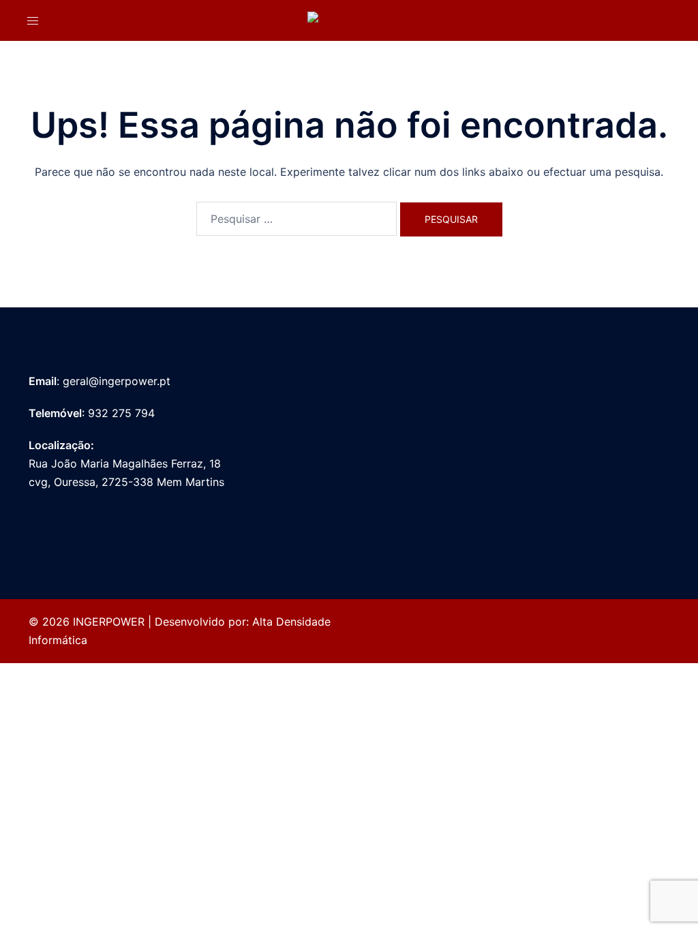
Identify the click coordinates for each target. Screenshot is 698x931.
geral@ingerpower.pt (116, 381)
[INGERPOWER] (348, 20)
